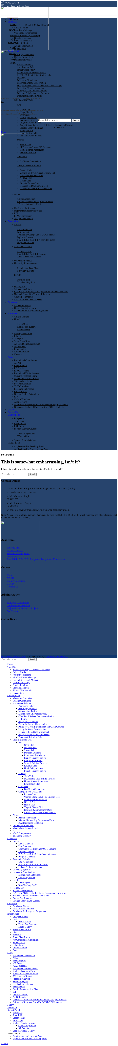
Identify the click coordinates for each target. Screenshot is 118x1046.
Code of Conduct (22, 399)
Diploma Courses (25, 237)
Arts (19, 105)
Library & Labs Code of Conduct (32, 90)
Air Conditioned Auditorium (27, 344)
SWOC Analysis (21, 386)
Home (10, 575)
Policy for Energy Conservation (31, 83)
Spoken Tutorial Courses (25, 428)
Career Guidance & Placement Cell (36, 188)
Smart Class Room (22, 341)
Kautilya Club (26, 130)
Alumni (17, 194)
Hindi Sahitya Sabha (29, 133)
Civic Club (25, 109)
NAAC (10, 578)
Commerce (22, 156)
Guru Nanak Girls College (13, 656)
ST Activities (23, 436)
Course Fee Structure (23, 297)
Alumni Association (26, 199)
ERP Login (19, 426)
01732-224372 (12, 2)
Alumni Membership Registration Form (35, 201)
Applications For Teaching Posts (29, 446)
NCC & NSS (26, 178)
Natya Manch (26, 112)
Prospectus (19, 418)
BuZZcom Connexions (30, 161)
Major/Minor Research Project (28, 210)
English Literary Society (31, 122)
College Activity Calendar (29, 256)
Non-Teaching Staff (26, 282)
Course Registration (26, 433)
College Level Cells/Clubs (29, 165)
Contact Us (12, 586)
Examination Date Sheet (28, 268)
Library (17, 336)
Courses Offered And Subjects (28, 299)
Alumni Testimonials (23, 46)
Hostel (17, 319)
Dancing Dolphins (28, 117)
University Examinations (25, 263)
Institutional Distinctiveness (26, 373)
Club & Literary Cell (23, 100)
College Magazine (16, 581)
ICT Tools (18, 368)
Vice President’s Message (25, 33)
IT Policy (21, 77)
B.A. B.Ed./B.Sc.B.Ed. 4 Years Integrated (36, 240)
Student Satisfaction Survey (26, 378)
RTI (16, 213)
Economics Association (30, 120)
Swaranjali (24, 115)
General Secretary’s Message (27, 35)
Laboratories (19, 349)
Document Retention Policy (29, 96)
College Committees (23, 57)
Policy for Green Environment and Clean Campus (39, 85)
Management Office (23, 333)
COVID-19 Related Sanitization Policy (35, 75)
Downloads (12, 556)
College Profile (21, 27)
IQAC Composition (23, 216)
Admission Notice (22, 305)
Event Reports (20, 365)
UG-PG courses (24, 251)
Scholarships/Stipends (24, 289)
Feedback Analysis (22, 383)
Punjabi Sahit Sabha (29, 125)
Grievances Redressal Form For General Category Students (41, 404)
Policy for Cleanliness (27, 80)
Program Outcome (25, 242)
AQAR (17, 363)
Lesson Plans (20, 423)
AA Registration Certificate (29, 204)
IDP (16, 396)
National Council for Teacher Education (32, 294)
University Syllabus (23, 260)
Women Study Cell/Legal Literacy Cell (37, 173)
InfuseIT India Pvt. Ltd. (57, 656)
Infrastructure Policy (26, 70)
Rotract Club (26, 170)
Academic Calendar (23, 246)
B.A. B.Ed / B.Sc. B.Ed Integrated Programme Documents (41, 291)
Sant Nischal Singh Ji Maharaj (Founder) (32, 25)
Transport (18, 338)
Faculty (17, 275)
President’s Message (23, 30)
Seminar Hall (20, 346)
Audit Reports (20, 402)
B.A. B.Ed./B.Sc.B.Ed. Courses (31, 254)
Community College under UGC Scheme (36, 234)
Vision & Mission (22, 43)
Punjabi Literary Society (31, 135)
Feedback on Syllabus (24, 389)
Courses (17, 224)
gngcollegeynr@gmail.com (17, 6)
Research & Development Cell (34, 186)
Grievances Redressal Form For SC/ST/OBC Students (38, 407)
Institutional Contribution (25, 360)
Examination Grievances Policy (31, 72)
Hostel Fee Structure (26, 327)
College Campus (21, 316)
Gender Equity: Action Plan (26, 394)
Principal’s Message (23, 40)
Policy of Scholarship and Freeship (33, 93)
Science (20, 139)
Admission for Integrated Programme (31, 310)
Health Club (25, 180)
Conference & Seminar (24, 208)
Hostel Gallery (23, 329)
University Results (25, 271)
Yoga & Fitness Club (29, 183)
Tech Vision (25, 144)
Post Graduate (23, 232)
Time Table (19, 421)
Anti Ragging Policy (26, 67)
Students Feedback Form (25, 376)
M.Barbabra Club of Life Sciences (35, 147)
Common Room (21, 351)
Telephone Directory (23, 218)
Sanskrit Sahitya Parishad (31, 128)
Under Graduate (24, 229)
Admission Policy (25, 64)
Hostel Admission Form (25, 308)
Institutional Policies (23, 59)
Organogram (20, 48)
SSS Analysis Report (23, 381)
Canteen (18, 354)
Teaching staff (23, 280)
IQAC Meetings (21, 370)
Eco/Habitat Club (28, 152)
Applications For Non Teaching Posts (31, 449)
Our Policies (13, 611)
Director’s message (22, 38)
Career (10, 583)
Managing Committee (24, 54)
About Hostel (23, 324)
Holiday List (19, 286)
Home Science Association (32, 150)
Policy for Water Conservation (30, 88)
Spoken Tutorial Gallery (25, 440)
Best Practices (20, 391)
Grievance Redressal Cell (31, 175)
